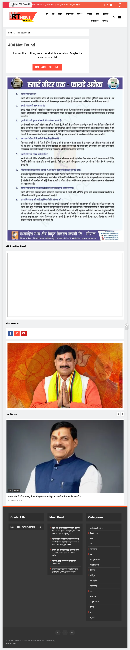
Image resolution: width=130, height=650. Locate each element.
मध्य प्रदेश (69, 14)
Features (94, 533)
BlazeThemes (11, 643)
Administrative (96, 528)
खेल (97, 14)
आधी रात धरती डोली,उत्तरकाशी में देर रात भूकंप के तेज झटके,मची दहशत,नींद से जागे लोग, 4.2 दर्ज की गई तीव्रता (66, 531)
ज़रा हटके (11, 490)
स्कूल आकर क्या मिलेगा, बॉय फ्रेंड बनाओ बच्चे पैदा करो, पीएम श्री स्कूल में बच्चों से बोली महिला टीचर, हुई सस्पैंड (58, 5)
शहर (78, 14)
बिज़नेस (89, 14)
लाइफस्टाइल (94, 602)
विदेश (60, 14)
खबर (92, 538)
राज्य (91, 591)
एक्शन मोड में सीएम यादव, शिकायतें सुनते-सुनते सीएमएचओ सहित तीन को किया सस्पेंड (65, 553)
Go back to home (47, 67)
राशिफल (105, 21)
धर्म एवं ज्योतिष (95, 560)
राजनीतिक (95, 21)
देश (53, 14)
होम (47, 14)
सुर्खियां (92, 617)
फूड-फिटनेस (94, 565)
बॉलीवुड (105, 14)
